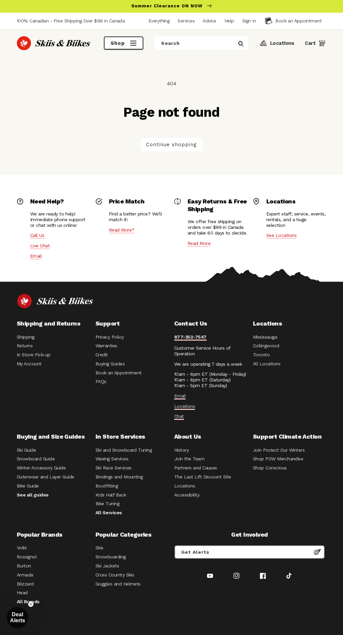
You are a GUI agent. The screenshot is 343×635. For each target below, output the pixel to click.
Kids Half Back (110, 494)
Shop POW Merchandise (278, 458)
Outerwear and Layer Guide (45, 476)
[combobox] (201, 43)
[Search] (240, 43)
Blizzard (25, 583)
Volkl (21, 547)
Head (22, 592)
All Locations (266, 363)
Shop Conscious (270, 467)
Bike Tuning (107, 503)
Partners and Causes (195, 467)
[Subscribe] (317, 552)
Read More (199, 243)
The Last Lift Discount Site (202, 476)
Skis (99, 547)
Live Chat (40, 245)
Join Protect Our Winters (278, 450)
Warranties (106, 345)
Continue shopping (171, 145)
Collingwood (266, 345)
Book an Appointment (118, 372)
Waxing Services (111, 458)
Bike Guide (28, 485)
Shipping (26, 337)
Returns (24, 345)
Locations (184, 406)
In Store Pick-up (33, 354)
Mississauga (265, 337)
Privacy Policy (109, 337)
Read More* (122, 230)
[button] (249, 20)
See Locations (281, 235)
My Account (29, 363)
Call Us (37, 235)
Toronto (261, 354)
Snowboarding (110, 556)
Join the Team (189, 458)
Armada (25, 574)
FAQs (101, 381)
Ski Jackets (107, 565)
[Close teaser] (30, 604)
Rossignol (27, 556)
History (181, 450)
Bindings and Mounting (119, 476)
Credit (101, 354)
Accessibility (186, 494)
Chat (179, 416)
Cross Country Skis (114, 574)
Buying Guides (110, 363)
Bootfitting (106, 485)
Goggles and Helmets (118, 583)
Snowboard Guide (36, 458)
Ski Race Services (113, 467)
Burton (24, 565)
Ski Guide (26, 450)
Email (36, 256)
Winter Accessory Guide (41, 467)
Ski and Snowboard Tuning (123, 450)
